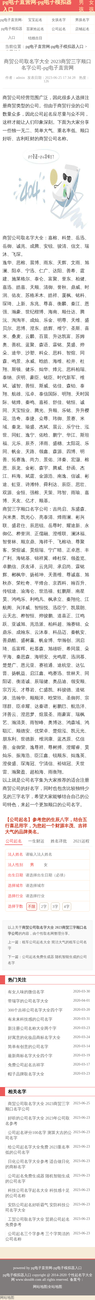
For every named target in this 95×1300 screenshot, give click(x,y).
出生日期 (15, 875)
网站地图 (40, 1287)
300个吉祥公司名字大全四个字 (35, 1010)
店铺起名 (82, 29)
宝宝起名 (35, 20)
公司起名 (59, 29)
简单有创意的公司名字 (28, 1046)
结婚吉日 (35, 38)
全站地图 (55, 1287)
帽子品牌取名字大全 (26, 1074)
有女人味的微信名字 (26, 992)
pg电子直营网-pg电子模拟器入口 (11, 29)
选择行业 (15, 896)
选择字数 (15, 906)
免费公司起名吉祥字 (26, 1065)
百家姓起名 (35, 29)
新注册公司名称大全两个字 (32, 1028)
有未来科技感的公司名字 (30, 1019)
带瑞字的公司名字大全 (28, 1001)
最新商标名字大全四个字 (30, 1056)
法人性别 (15, 865)
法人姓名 (15, 854)
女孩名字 (59, 20)
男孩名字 (82, 20)
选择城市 (15, 885)
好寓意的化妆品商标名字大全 (34, 1037)
